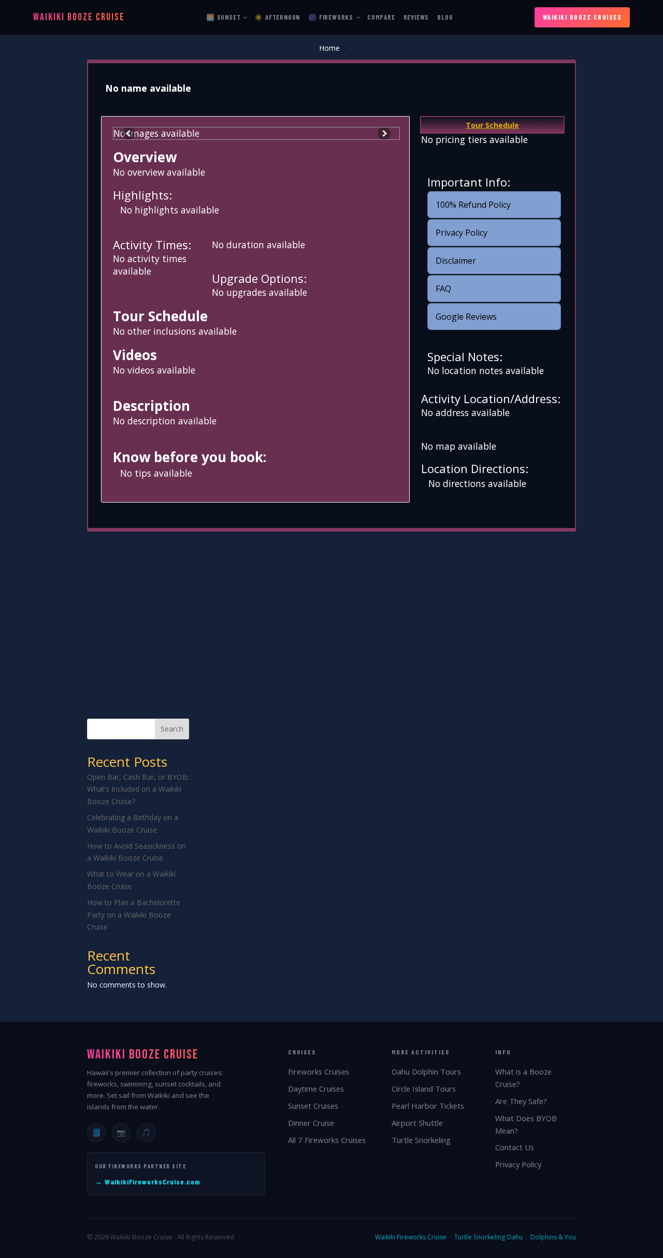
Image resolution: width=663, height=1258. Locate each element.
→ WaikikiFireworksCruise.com (147, 1181)
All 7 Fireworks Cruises (327, 1140)
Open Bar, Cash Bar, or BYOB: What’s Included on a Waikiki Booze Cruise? (138, 789)
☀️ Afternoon (277, 17)
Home (329, 48)
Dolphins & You (553, 1237)
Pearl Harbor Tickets (428, 1105)
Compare (381, 17)
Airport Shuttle (417, 1123)
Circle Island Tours (424, 1088)
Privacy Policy (518, 1164)
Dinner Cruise (311, 1123)
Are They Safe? (521, 1101)
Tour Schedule (492, 125)
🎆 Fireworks (330, 17)
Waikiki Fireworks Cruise (410, 1237)
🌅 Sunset (223, 17)
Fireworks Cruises (318, 1071)
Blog (445, 17)
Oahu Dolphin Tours (426, 1071)
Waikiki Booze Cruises (582, 17)
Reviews (416, 17)
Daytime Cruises (316, 1088)
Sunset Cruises (313, 1105)
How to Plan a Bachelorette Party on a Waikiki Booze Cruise (133, 914)
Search (172, 729)
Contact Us (514, 1147)
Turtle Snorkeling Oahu (488, 1237)
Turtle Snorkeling (421, 1140)
